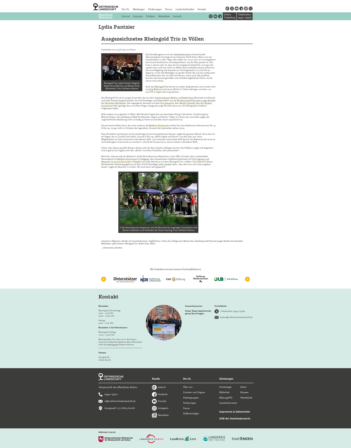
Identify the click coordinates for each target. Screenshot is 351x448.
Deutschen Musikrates (115, 103)
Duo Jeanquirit (167, 103)
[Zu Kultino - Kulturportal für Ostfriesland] (227, 9)
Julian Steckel (164, 164)
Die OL (125, 9)
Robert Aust (144, 243)
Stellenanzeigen (191, 413)
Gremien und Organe (194, 392)
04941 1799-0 (111, 394)
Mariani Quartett (187, 103)
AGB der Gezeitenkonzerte (234, 418)
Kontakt (202, 9)
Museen (244, 392)
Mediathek (164, 16)
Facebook (162, 394)
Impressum (225, 411)
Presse (168, 9)
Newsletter (163, 415)
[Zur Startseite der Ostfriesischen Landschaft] (105, 7)
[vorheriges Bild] (103, 279)
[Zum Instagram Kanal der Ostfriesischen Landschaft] (232, 9)
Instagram (163, 408)
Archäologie (225, 387)
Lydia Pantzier (118, 243)
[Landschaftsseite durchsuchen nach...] (251, 9)
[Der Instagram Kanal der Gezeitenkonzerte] (211, 16)
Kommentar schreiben (112, 247)
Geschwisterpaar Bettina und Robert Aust (174, 98)
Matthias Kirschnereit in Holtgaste (133, 159)
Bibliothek (224, 392)
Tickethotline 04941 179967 (232, 311)
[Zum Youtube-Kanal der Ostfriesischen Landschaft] (237, 9)
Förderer (150, 16)
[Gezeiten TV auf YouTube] (215, 16)
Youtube (162, 401)
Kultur (243, 387)
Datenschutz (243, 411)
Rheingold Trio (161, 86)
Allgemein (116, 241)
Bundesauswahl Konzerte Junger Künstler (196, 100)
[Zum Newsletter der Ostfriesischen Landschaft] (246, 9)
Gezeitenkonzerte (228, 402)
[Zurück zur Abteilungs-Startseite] (108, 16)
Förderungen (155, 9)
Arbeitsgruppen (191, 397)
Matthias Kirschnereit (159, 125)
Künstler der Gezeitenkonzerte (134, 241)
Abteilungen (139, 9)
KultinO (162, 387)
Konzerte (138, 16)
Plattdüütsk (246, 397)
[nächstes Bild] (247, 279)
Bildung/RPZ (226, 397)
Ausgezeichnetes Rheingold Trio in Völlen (152, 39)
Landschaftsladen (185, 9)
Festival (125, 16)
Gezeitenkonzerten (183, 54)
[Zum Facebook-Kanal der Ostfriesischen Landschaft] (241, 9)
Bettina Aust (188, 241)
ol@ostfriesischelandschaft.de (119, 401)
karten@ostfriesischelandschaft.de (236, 317)
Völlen (152, 243)
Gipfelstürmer (154, 241)
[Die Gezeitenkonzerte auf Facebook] (220, 16)
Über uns (188, 387)
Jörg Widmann (156, 89)
